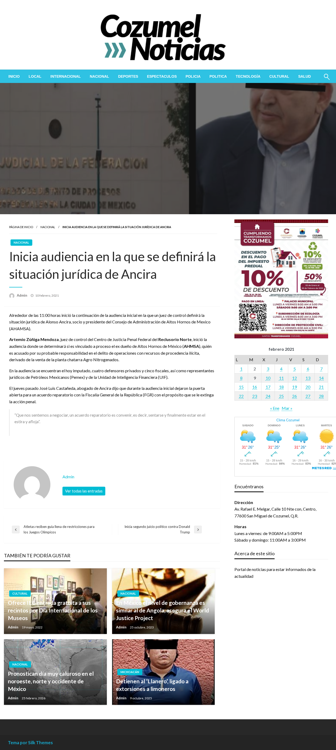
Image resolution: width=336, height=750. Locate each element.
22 (241, 396)
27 (308, 396)
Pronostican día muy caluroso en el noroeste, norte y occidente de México (51, 681)
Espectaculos (162, 76)
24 (268, 396)
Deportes (128, 76)
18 (281, 386)
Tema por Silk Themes (30, 742)
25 (281, 396)
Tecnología (248, 76)
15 (241, 386)
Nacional (99, 76)
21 (321, 386)
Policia (193, 76)
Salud (304, 76)
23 (254, 396)
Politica (218, 76)
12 (294, 377)
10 (268, 377)
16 (254, 386)
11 (281, 377)
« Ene (274, 408)
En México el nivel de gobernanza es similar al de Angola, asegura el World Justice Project (162, 610)
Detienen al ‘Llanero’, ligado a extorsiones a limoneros (152, 685)
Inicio (14, 76)
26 (294, 396)
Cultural (279, 76)
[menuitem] (14, 76)
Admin (22, 295)
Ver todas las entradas (84, 491)
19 (294, 386)
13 (308, 377)
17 (268, 386)
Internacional (65, 76)
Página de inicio (21, 227)
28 (321, 396)
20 (308, 386)
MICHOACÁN (129, 672)
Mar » (287, 408)
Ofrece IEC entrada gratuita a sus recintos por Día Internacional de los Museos (53, 610)
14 (321, 377)
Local (35, 76)
